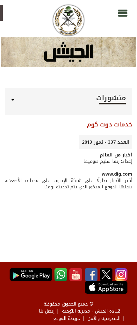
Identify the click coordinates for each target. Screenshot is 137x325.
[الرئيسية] (68, 20)
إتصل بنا (46, 311)
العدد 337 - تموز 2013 (106, 142)
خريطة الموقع (66, 318)
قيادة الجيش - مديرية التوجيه (91, 311)
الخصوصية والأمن (104, 318)
